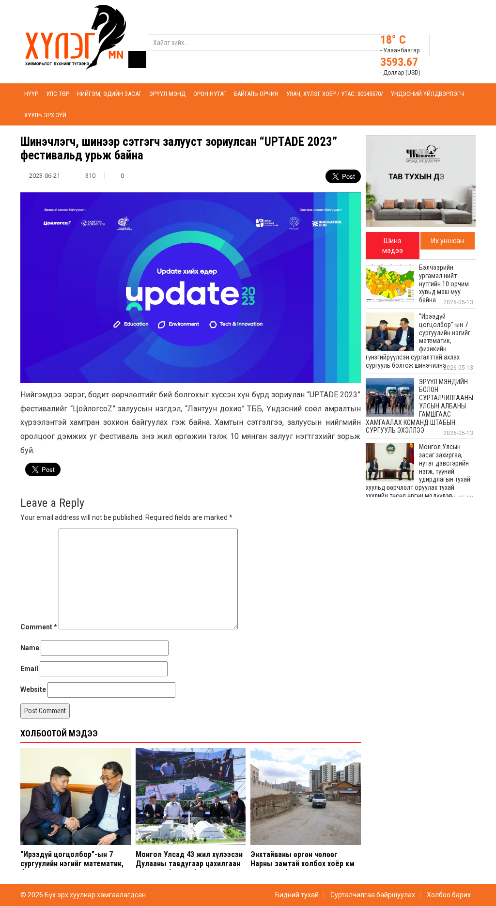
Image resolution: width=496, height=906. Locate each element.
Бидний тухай (297, 895)
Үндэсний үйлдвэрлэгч (427, 93)
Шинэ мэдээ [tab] (392, 245)
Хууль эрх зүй (45, 115)
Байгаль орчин (256, 93)
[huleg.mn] (75, 37)
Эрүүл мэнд (167, 93)
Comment (38, 627)
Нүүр (31, 93)
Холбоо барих (449, 895)
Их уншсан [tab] (447, 241)
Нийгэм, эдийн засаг (109, 93)
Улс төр (57, 93)
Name (29, 648)
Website (33, 689)
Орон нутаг (209, 93)
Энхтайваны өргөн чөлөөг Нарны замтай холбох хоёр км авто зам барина (302, 863)
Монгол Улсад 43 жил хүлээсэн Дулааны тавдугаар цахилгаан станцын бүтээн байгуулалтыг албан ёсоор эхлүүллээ (189, 868)
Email (29, 668)
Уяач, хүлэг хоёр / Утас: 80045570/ (334, 93)
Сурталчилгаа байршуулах (372, 895)
